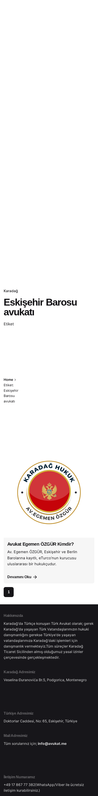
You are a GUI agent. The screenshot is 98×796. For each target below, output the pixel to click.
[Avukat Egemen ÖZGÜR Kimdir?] (49, 492)
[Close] (32, 386)
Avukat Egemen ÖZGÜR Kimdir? (40, 544)
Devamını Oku (19, 577)
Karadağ (11, 291)
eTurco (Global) (76, 48)
